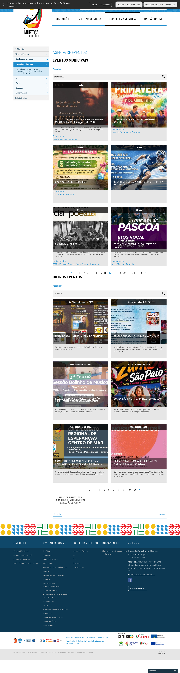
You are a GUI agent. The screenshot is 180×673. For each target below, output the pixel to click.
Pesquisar (57, 69)
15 (100, 273)
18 (114, 273)
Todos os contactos (137, 588)
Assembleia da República (58, 652)
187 (136, 273)
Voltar (58, 514)
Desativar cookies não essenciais (160, 4)
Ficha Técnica (70, 641)
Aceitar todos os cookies (129, 4)
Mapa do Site (103, 637)
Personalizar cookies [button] (100, 4)
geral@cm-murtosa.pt (144, 574)
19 (119, 273)
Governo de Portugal (21, 652)
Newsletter (91, 637)
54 (130, 490)
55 (134, 490)
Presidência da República (39, 652)
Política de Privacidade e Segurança (91, 641)
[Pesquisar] (163, 76)
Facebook (130, 580)
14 (95, 273)
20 (124, 273)
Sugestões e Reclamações (75, 637)
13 (91, 273)
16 (105, 273)
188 (140, 273)
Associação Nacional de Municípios (80, 652)
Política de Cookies (72, 643)
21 (129, 273)
